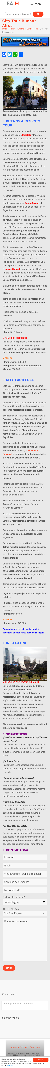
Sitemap (24, 1047)
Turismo (11, 29)
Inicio (4, 29)
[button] (36, 4)
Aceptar (40, 1060)
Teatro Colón (31, 203)
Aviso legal (34, 1047)
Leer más (10, 1065)
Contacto (14, 1047)
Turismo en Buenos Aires (27, 29)
